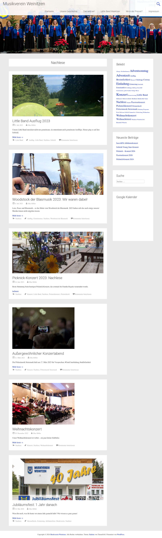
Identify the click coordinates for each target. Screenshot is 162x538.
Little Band (19, 140)
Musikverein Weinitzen (24, 3)
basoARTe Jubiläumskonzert (127, 143)
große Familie (127, 90)
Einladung (122, 83)
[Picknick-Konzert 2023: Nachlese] (57, 272)
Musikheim (134, 98)
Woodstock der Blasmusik (59, 218)
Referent (122, 112)
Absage (118, 71)
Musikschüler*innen (143, 98)
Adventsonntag (139, 71)
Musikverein (60, 521)
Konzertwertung (132, 95)
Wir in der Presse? (134, 11)
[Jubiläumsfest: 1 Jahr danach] (57, 499)
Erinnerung (41, 521)
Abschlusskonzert (125, 71)
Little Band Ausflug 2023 (31, 121)
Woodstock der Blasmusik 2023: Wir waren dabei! (49, 199)
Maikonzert (119, 98)
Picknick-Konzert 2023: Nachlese (37, 278)
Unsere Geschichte (68, 11)
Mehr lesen (17, 137)
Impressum (154, 11)
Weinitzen (134, 119)
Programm (146, 109)
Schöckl (53, 140)
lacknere (15, 291)
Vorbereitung (139, 112)
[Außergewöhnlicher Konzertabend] (43, 348)
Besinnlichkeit (123, 79)
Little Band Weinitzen (110, 11)
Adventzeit (123, 75)
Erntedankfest (121, 87)
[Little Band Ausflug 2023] (57, 115)
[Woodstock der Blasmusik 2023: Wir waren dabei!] (57, 194)
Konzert (30, 294)
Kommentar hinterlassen (69, 140)
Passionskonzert (138, 102)
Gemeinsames (38, 218)
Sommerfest (132, 112)
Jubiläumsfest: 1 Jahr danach (34, 505)
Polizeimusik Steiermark (48, 370)
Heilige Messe (135, 90)
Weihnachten (146, 112)
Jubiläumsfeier (50, 521)
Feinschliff (139, 88)
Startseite (49, 11)
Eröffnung (128, 88)
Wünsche (124, 122)
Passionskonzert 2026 (124, 155)
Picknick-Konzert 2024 (125, 159)
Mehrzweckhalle (127, 98)
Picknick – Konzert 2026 (125, 151)
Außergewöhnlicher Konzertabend (38, 353)
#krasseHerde (31, 521)
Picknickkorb (65, 294)
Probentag (140, 109)
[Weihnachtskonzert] (43, 423)
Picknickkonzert (54, 294)
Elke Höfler (32, 125)
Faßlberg (134, 88)
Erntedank (140, 84)
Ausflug (31, 140)
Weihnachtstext (123, 119)
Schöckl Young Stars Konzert (127, 147)
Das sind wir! (89, 11)
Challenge (139, 79)
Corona (146, 79)
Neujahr (129, 102)
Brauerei (133, 80)
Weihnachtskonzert (27, 429)
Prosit (117, 112)
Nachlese (47, 140)
